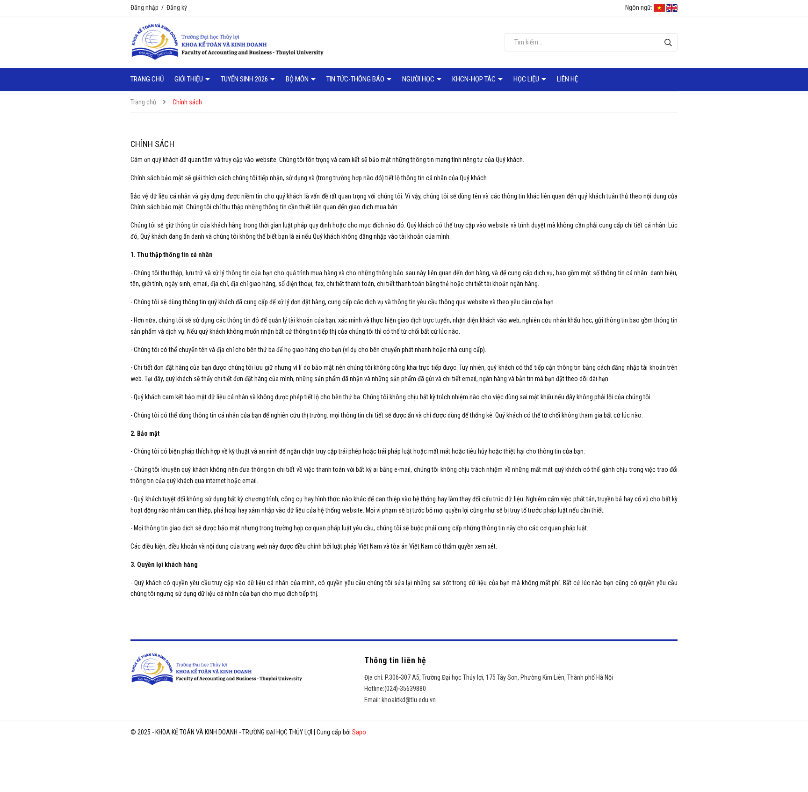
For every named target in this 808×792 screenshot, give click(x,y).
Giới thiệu (189, 79)
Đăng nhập (144, 7)
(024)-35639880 (405, 688)
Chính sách (152, 144)
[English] (672, 7)
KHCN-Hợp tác (474, 79)
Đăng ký (176, 7)
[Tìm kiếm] (668, 42)
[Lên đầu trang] (794, 748)
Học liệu (527, 79)
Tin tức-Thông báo (356, 79)
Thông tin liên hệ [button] (395, 660)
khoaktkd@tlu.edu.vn (409, 700)
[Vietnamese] (659, 7)
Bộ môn (298, 79)
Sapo (359, 732)
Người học (419, 79)
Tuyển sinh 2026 (245, 79)
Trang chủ (147, 79)
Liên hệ (567, 79)
